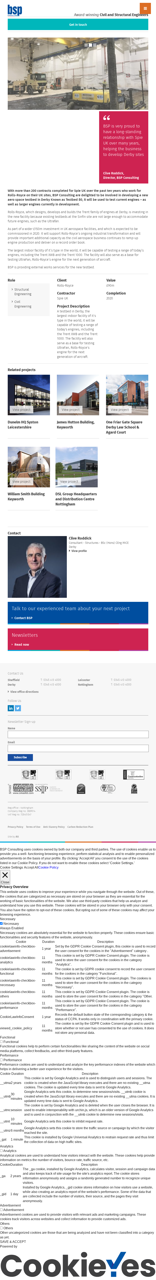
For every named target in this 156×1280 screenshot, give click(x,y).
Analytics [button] (6, 1146)
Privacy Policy (15, 827)
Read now (21, 644)
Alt (17, 836)
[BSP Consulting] (15, 11)
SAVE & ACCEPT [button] (13, 1241)
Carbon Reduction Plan (80, 827)
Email (11, 742)
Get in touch (78, 24)
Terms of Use (33, 827)
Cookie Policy (48, 867)
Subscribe (20, 757)
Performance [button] (9, 1055)
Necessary (11, 923)
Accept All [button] (31, 867)
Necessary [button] (7, 919)
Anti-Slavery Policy (54, 827)
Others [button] (5, 1223)
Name (11, 728)
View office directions (24, 692)
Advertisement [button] (10, 1205)
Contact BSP (23, 618)
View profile (79, 551)
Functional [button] (7, 1037)
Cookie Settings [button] (11, 867)
